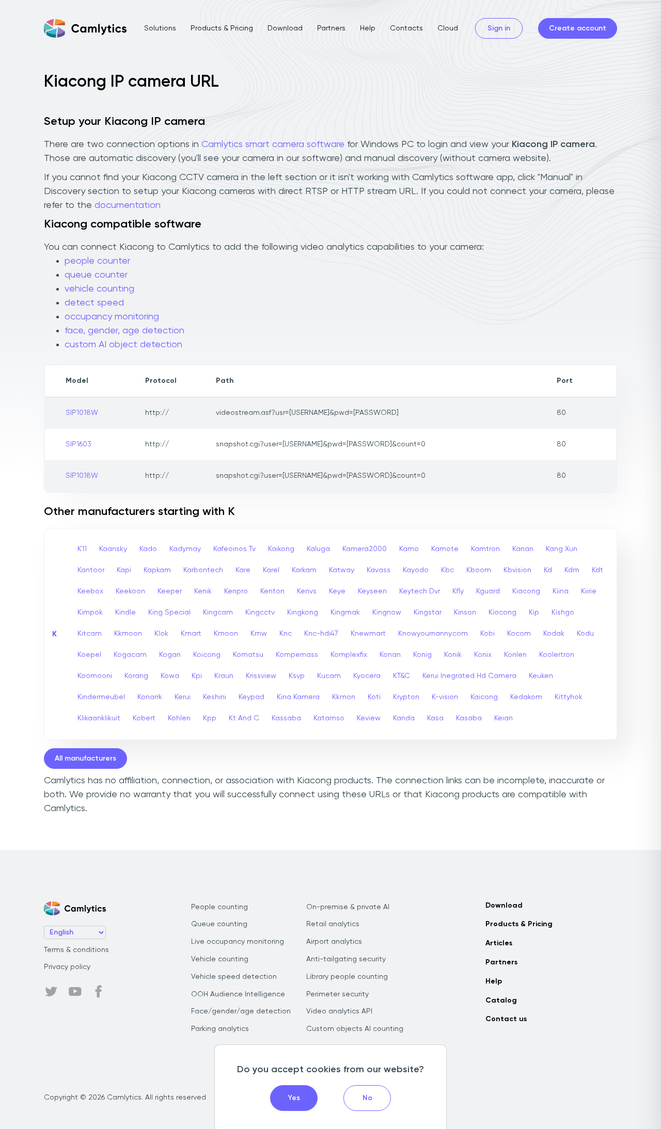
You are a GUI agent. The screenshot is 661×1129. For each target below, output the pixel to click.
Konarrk (149, 697)
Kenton (272, 591)
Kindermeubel (101, 697)
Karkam (304, 570)
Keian (503, 718)
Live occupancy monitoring (237, 941)
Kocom (519, 633)
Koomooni (94, 676)
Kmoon (226, 633)
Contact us (506, 1019)
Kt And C (244, 718)
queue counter (96, 275)
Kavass (378, 570)
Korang (136, 676)
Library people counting (347, 976)
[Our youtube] (75, 991)
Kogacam (130, 654)
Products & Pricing (222, 28)
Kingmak (345, 612)
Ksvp (297, 676)
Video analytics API (339, 1011)
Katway (341, 570)
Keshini (214, 697)
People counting (219, 907)
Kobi (487, 633)
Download (285, 28)
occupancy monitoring (112, 316)
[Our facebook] (98, 991)
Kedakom (526, 697)
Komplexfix (348, 654)
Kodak (553, 633)
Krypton (406, 697)
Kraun (223, 676)
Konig (422, 654)
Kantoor (90, 570)
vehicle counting (99, 289)
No (367, 1098)
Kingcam (218, 612)
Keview (369, 718)
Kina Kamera (298, 697)
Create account (577, 28)
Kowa (170, 676)
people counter (97, 261)
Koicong (207, 654)
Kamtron (485, 549)
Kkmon (343, 697)
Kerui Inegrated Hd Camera (469, 676)
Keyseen (372, 591)
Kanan (522, 549)
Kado (148, 549)
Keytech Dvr (419, 591)
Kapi (124, 570)
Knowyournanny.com (433, 633)
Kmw (258, 633)
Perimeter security (337, 994)
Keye (337, 591)
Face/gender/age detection (241, 1011)
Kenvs (307, 591)
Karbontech (203, 570)
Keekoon (130, 591)
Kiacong (526, 591)
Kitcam (89, 633)
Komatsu (248, 654)
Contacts (406, 28)
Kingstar (428, 612)
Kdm (571, 570)
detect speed (94, 303)
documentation (128, 205)
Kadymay (185, 549)
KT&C (401, 676)
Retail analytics (332, 924)
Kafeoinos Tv (234, 549)
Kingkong (302, 612)
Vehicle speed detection (234, 976)
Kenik (203, 591)
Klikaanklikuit (98, 718)
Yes (294, 1098)
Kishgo (563, 612)
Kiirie (588, 591)
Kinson (465, 612)
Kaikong (281, 549)
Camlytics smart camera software (272, 144)
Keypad (251, 697)
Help (367, 28)
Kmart (191, 633)
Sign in (498, 28)
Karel (271, 570)
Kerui (183, 697)
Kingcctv (260, 612)
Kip (534, 612)
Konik (453, 654)
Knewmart (368, 633)
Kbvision (517, 570)
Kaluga (318, 549)
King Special (169, 612)
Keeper (170, 591)
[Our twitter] (51, 991)
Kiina (561, 591)
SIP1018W (82, 412)
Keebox (90, 591)
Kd (548, 570)
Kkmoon (128, 633)
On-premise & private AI (347, 907)
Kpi (197, 676)
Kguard (488, 591)
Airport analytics (334, 941)
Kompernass (297, 654)
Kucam (329, 676)
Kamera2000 (364, 549)
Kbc (447, 570)
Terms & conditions (76, 950)
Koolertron (556, 654)
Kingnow (386, 612)
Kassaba (286, 718)
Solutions (160, 28)
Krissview (261, 676)
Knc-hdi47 (321, 633)
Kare (242, 570)
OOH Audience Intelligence (238, 994)
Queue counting (219, 924)
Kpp (209, 718)
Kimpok (90, 612)
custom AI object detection (123, 344)
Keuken (541, 676)
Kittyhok (569, 697)
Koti (374, 697)
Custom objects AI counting (354, 1029)
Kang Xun (561, 549)
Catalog (501, 1000)
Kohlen (179, 718)
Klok (161, 633)
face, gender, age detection (124, 330)
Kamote (445, 549)
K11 (82, 549)
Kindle (125, 612)
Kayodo (416, 570)
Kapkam (157, 570)
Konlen (515, 654)
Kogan (170, 654)
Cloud (447, 28)
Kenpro (236, 591)
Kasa (435, 718)
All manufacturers (85, 758)
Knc (285, 633)
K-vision (445, 697)
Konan (390, 654)
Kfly (458, 591)
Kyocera (367, 676)
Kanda (404, 718)
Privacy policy (67, 967)
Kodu (585, 633)
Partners (331, 28)
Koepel (89, 654)
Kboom (478, 570)
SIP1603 (78, 444)
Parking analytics (220, 1029)
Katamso (328, 718)
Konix (483, 654)
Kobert (144, 718)
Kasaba (469, 718)
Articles (498, 943)
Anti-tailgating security (346, 959)
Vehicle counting (219, 959)
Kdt (597, 570)
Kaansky (113, 549)
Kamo (409, 549)
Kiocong (502, 612)
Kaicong (484, 697)
